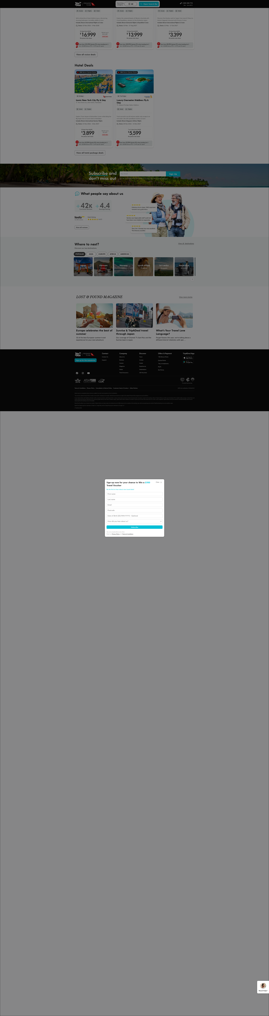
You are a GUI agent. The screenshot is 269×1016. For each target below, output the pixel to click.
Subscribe (134, 527)
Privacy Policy (116, 534)
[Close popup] (161, 482)
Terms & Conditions (127, 534)
